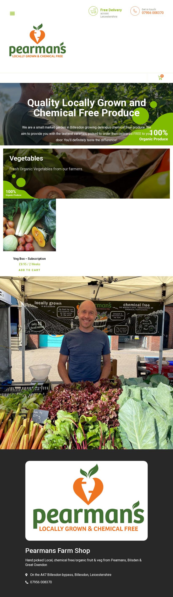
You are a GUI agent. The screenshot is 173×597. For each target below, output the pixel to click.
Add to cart (30, 270)
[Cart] (160, 78)
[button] (12, 13)
